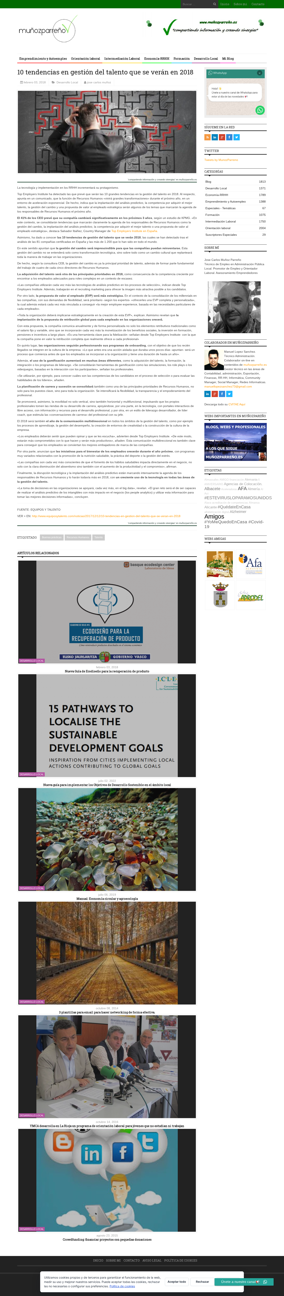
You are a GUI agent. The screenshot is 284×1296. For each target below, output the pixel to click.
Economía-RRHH (156, 59)
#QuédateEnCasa (234, 507)
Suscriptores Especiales (235, 234)
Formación (182, 59)
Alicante (210, 507)
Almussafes (211, 479)
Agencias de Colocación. (243, 484)
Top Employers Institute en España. (134, 231)
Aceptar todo (177, 1281)
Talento (98, 537)
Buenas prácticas (52, 537)
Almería (254, 489)
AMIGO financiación (232, 479)
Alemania (251, 479)
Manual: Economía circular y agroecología (107, 899)
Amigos (214, 516)
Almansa (254, 502)
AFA (242, 488)
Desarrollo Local (206, 59)
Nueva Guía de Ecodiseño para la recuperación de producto (107, 671)
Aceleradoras (229, 489)
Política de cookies (180, 1260)
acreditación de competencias (230, 502)
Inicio (224, 4)
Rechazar (202, 1281)
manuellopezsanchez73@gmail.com (228, 386)
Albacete (212, 488)
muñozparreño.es (255, 364)
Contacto (258, 4)
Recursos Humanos (78, 537)
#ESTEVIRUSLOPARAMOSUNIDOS (238, 498)
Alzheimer (238, 512)
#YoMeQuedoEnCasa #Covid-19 (234, 524)
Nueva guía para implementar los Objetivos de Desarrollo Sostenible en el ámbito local (107, 785)
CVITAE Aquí (236, 404)
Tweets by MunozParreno (221, 160)
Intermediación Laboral (122, 59)
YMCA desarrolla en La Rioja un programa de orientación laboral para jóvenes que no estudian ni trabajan (107, 1126)
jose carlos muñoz (99, 82)
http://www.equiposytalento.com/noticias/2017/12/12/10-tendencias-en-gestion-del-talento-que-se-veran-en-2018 (106, 516)
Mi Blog (228, 59)
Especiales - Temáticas (235, 208)
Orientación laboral (85, 59)
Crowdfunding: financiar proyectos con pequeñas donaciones (107, 1239)
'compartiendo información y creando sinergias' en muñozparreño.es (162, 180)
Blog (235, 181)
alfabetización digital (216, 512)
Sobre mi (240, 4)
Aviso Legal (152, 1260)
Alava (207, 502)
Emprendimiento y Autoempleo (43, 59)
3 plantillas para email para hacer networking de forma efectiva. (107, 1012)
